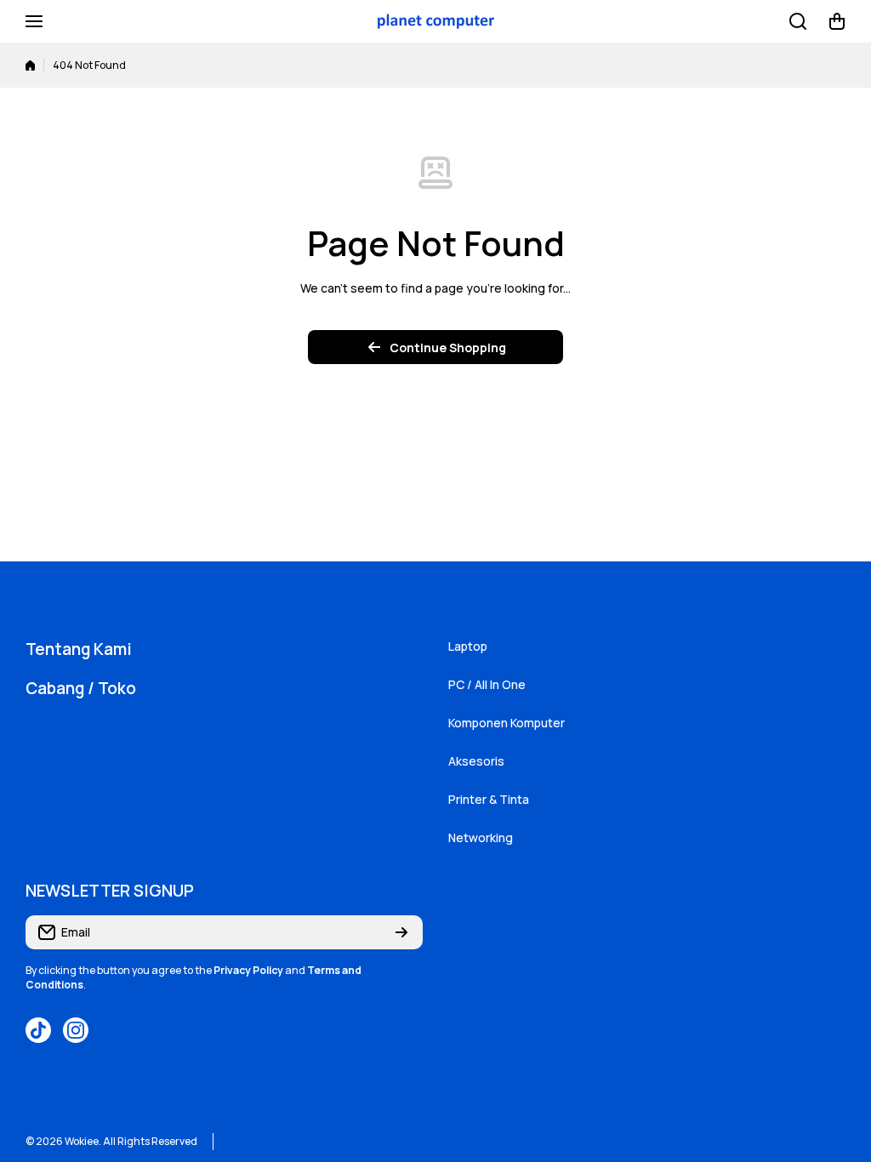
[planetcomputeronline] (435, 21)
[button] (836, 21)
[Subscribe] (401, 932)
